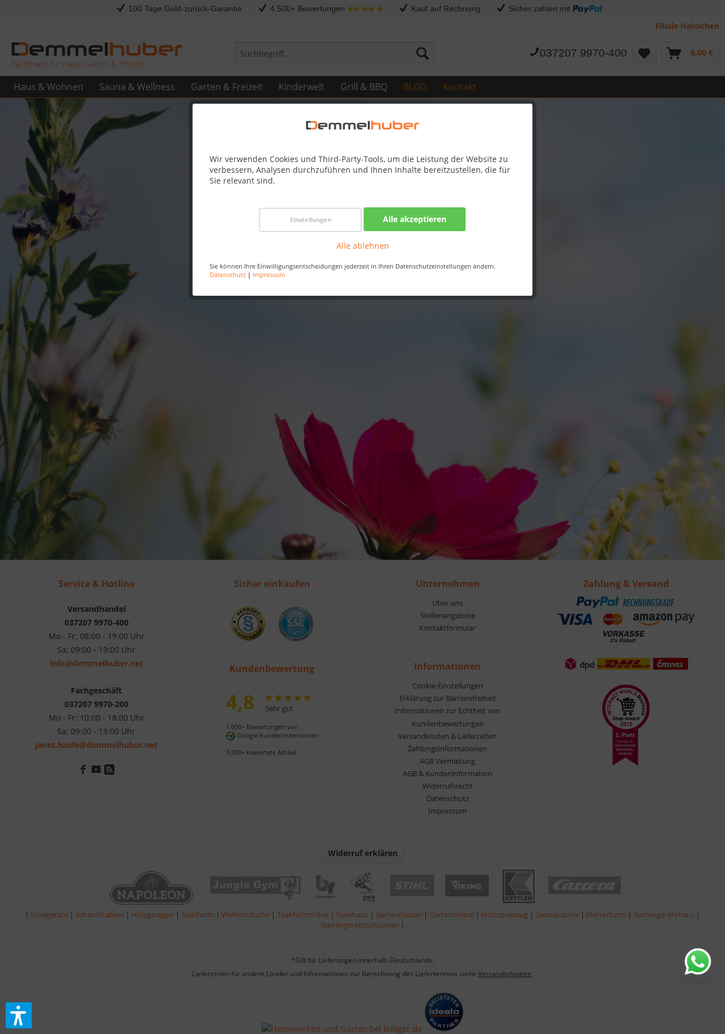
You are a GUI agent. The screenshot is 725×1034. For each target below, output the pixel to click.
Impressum (269, 274)
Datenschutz (228, 274)
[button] (19, 1015)
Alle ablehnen (362, 245)
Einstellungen (310, 219)
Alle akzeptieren (414, 219)
